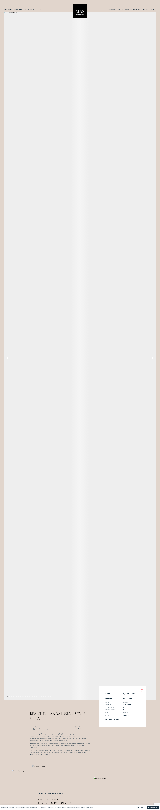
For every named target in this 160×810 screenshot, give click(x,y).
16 (37, 697)
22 (48, 697)
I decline (140, 807)
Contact (152, 9)
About (145, 9)
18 (40, 697)
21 (46, 697)
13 (32, 697)
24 (51, 697)
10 (26, 697)
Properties (112, 9)
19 (42, 697)
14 (33, 697)
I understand (152, 807)
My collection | (17, 9)
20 (44, 697)
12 (30, 697)
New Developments (124, 9)
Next (152, 358)
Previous (7, 358)
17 (39, 697)
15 (35, 697)
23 (49, 697)
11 (28, 697)
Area (135, 9)
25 (53, 697)
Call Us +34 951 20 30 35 (32, 9)
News (140, 9)
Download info (112, 719)
